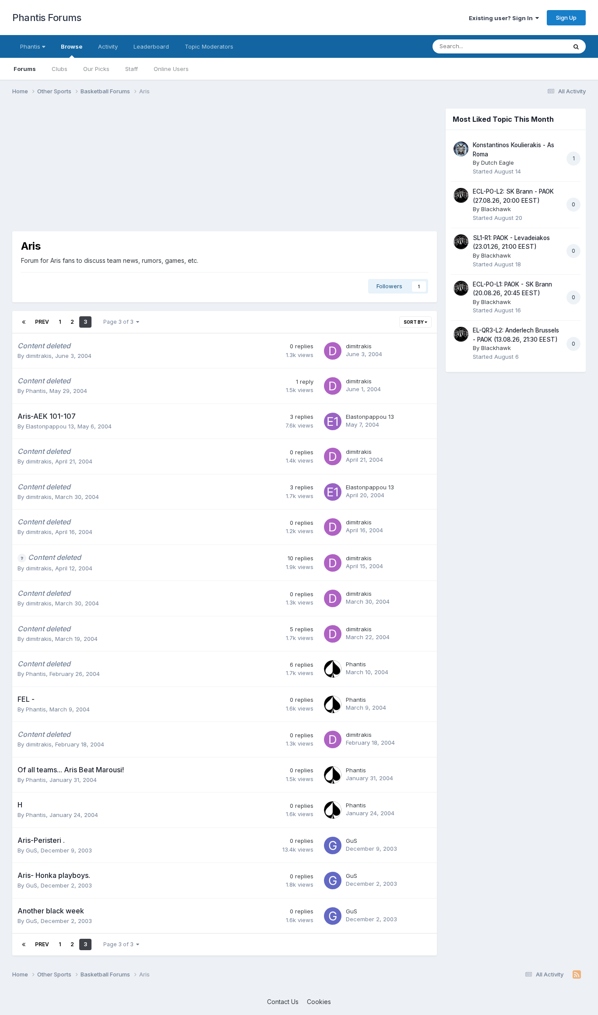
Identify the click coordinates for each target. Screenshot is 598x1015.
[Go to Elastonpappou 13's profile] (332, 421)
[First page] (24, 322)
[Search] (576, 46)
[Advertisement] (171, 170)
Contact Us (283, 1001)
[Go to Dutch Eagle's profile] (461, 148)
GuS (31, 850)
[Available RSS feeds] (577, 975)
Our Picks (96, 68)
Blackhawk (496, 208)
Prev (42, 321)
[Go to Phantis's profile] (332, 669)
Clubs (59, 68)
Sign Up (566, 17)
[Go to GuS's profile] (332, 845)
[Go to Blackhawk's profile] (461, 195)
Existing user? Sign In (502, 17)
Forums (25, 68)
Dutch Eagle (497, 162)
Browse (71, 46)
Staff (131, 68)
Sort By (414, 322)
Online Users (171, 68)
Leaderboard (151, 46)
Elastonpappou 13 (50, 426)
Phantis (31, 46)
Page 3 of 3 (119, 321)
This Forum (540, 46)
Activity (108, 46)
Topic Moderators (209, 46)
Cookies (319, 1001)
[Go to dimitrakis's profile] (332, 351)
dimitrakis (39, 355)
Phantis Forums (46, 17)
